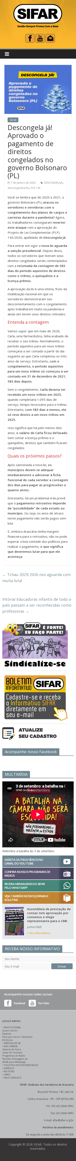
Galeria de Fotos (11, 1049)
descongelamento (18, 188)
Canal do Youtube (12, 1052)
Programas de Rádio (13, 1055)
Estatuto (6, 1033)
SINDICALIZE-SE (12, 1043)
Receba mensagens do (15, 1058)
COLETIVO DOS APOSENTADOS (21, 1065)
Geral (13, 120)
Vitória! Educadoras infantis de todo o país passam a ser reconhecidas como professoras (36, 605)
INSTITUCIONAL (12, 1027)
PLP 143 (35, 188)
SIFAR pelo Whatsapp (14, 1061)
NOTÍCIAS (9, 1071)
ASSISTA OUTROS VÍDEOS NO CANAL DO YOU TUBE (23, 861)
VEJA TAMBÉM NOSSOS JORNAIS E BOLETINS (26, 898)
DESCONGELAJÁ (53, 182)
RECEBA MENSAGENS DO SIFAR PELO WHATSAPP (24, 886)
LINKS (7, 1074)
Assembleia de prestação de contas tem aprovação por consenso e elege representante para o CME (49, 915)
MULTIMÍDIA (11, 1046)
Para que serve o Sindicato (17, 1036)
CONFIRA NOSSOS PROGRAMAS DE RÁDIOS (27, 874)
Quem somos (10, 1030)
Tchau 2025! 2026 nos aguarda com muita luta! (36, 577)
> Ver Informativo (38, 933)
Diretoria (7, 1039)
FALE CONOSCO (12, 1077)
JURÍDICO (9, 1068)
